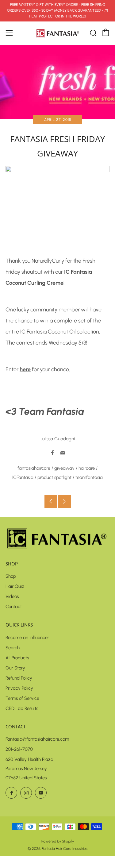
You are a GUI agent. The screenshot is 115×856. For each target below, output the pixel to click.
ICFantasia (22, 477)
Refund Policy (19, 678)
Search (13, 647)
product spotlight (54, 477)
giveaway (64, 468)
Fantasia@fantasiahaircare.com (37, 739)
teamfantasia (89, 477)
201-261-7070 (19, 749)
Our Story (15, 668)
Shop (11, 576)
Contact (14, 606)
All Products (17, 658)
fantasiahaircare (33, 468)
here (25, 369)
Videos (12, 596)
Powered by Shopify (57, 841)
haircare (87, 468)
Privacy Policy (19, 688)
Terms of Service (22, 698)
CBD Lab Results (22, 708)
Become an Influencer (27, 637)
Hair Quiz (15, 586)
